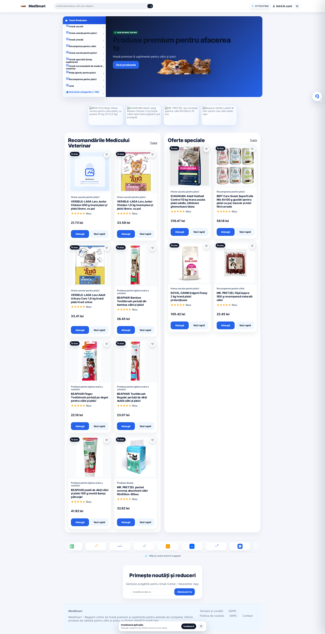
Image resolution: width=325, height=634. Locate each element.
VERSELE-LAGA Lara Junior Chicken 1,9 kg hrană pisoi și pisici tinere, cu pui (135, 205)
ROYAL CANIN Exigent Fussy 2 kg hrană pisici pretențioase (189, 296)
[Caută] (150, 6)
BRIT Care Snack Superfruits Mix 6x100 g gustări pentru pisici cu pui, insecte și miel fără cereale (235, 201)
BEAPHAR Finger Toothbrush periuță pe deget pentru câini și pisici (89, 397)
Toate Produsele (76, 20)
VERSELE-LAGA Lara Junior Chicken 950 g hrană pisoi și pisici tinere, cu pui (89, 205)
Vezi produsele (126, 65)
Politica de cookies (212, 615)
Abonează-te (184, 591)
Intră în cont (284, 6)
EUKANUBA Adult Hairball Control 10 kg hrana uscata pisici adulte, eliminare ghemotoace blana (188, 201)
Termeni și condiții (211, 611)
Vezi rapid (99, 233)
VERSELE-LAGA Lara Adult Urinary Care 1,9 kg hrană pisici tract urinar (88, 298)
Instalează (188, 626)
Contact (248, 615)
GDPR (232, 611)
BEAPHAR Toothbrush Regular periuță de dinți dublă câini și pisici (132, 397)
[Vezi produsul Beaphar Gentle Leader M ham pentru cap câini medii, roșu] (219, 115)
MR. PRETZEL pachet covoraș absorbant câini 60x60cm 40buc (132, 491)
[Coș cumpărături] (297, 6)
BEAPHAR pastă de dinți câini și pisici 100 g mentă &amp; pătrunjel (89, 493)
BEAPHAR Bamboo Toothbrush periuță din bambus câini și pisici (132, 301)
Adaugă (79, 233)
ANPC (233, 615)
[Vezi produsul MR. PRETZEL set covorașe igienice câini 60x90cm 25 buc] (181, 115)
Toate (153, 143)
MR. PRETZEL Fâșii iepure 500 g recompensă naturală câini (234, 296)
